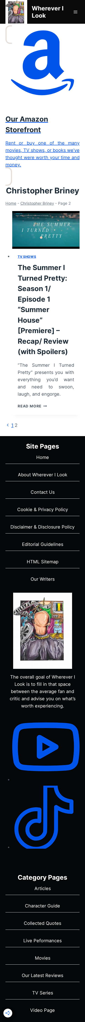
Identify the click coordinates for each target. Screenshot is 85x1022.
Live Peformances (42, 940)
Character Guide (42, 906)
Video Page (42, 1010)
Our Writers (43, 579)
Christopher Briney (37, 203)
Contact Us (43, 492)
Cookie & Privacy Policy (42, 509)
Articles (42, 888)
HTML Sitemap (42, 561)
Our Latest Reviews (42, 975)
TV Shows (27, 256)
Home (10, 203)
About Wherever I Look (42, 474)
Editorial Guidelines (42, 544)
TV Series (42, 993)
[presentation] (46, 230)
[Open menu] (75, 11)
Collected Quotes (42, 923)
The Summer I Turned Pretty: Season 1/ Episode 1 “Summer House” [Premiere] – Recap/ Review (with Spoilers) (43, 309)
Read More (32, 406)
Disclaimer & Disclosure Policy (42, 527)
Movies (42, 958)
